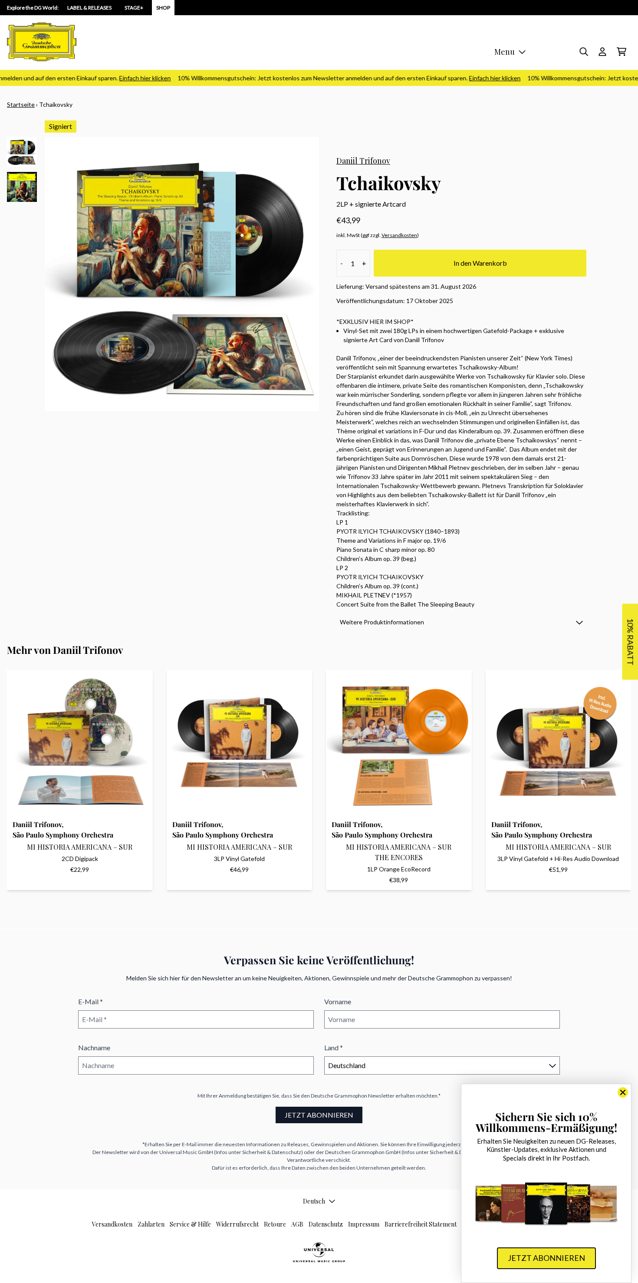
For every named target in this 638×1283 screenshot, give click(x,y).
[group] (22, 152)
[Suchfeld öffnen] (583, 51)
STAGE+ (134, 7)
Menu (504, 51)
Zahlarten (151, 1224)
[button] (461, 622)
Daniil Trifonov (363, 160)
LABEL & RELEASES (89, 7)
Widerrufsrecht (237, 1224)
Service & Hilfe (190, 1224)
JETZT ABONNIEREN (319, 1115)
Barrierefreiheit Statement (421, 1224)
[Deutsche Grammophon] (41, 42)
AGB (297, 1224)
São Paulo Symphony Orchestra (63, 834)
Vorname (337, 1001)
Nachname (94, 1047)
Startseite (21, 104)
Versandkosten (399, 235)
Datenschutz (326, 1224)
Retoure (275, 1224)
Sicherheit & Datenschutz (271, 1152)
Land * (333, 1047)
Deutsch (314, 1201)
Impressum (363, 1224)
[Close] (623, 1092)
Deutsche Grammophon (339, 1095)
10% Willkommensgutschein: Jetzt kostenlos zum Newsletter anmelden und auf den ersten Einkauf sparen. (333, 78)
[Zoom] (182, 274)
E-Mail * (90, 1001)
